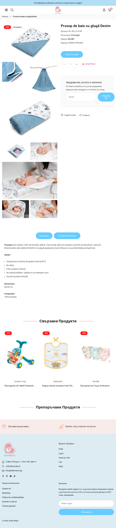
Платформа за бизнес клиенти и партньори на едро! (58, 3)
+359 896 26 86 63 (13, 466)
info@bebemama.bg (14, 471)
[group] (29, 42)
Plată (61, 466)
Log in (61, 453)
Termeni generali (8, 506)
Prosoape (75, 35)
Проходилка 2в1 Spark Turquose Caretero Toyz (25, 386)
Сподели (86, 115)
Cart (60, 462)
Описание (44, 236)
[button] (109, 361)
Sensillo (71, 39)
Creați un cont (64, 458)
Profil (61, 449)
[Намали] (64, 64)
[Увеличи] (76, 64)
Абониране (86, 512)
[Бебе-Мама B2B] (58, 9)
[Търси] (12, 10)
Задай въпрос (70, 115)
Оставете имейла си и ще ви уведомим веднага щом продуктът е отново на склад (85, 88)
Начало (5, 17)
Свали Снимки (72, 54)
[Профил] (104, 10)
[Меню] (6, 10)
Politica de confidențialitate (13, 497)
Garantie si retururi (9, 502)
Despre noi (6, 488)
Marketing (6, 493)
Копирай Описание (67, 236)
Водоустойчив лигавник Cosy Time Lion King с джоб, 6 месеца (70, 386)
